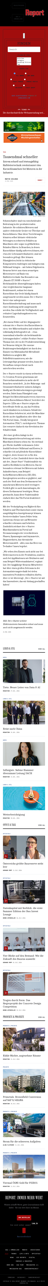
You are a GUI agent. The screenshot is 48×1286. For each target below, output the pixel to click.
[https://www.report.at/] (35, 13)
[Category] (24, 60)
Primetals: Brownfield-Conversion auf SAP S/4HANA (22, 1098)
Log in (35, 1223)
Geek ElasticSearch (19, 96)
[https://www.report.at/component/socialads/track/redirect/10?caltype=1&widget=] (24, 127)
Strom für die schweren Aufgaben (22, 1141)
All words (19, 75)
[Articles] (24, 58)
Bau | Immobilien (12, 1250)
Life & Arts (24, 1254)
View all (41, 649)
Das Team (19, 1265)
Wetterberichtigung (14, 814)
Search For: (24, 68)
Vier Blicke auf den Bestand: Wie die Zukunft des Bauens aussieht (23, 957)
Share (40, 180)
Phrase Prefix (32, 81)
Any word (30, 75)
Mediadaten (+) (32, 1265)
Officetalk (6, 834)
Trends (13, 1254)
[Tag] (24, 64)
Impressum (11, 1277)
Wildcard (18, 87)
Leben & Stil (7, 699)
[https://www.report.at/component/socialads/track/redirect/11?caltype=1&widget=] (24, 138)
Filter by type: (24, 55)
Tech (4, 152)
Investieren (35, 1250)
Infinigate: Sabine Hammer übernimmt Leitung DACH (18, 772)
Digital (32, 1257)
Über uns (10, 1265)
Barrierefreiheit (24, 1237)
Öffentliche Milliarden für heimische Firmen (24, 113)
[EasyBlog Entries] (24, 62)
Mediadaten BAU (16, 1269)
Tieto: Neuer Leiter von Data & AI (21, 687)
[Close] (24, 35)
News (12, 1257)
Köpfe (5, 657)
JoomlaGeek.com (24, 98)
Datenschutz (21, 1277)
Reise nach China (12, 728)
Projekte (6, 1067)
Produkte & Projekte (10, 1026)
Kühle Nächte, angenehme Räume (22, 1055)
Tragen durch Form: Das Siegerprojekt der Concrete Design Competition (22, 1003)
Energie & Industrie (24, 1261)
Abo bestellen (24, 1217)
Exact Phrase (17, 81)
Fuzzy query (30, 87)
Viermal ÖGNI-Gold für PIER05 (20, 1182)
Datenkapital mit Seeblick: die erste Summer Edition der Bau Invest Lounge (23, 911)
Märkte (24, 1250)
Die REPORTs (21, 1257)
